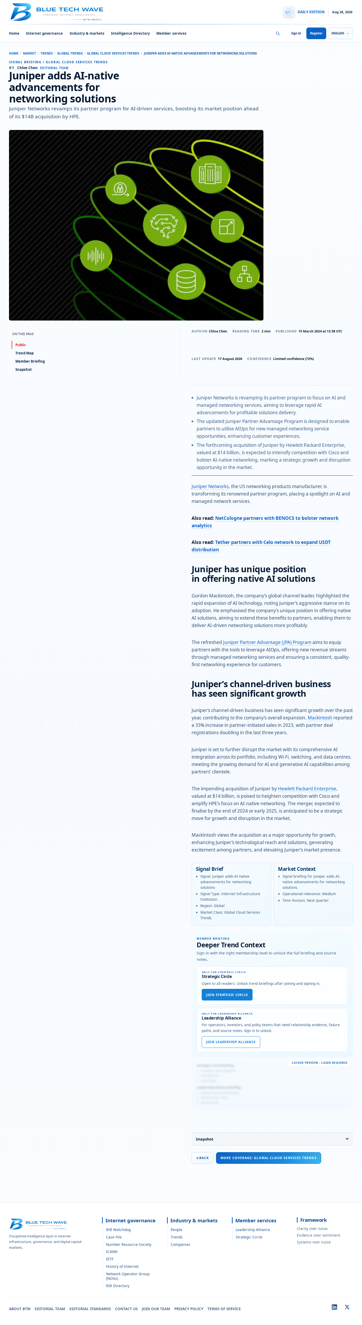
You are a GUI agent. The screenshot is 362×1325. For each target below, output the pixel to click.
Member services (171, 33)
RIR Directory (117, 1285)
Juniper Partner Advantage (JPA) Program (267, 642)
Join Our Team (156, 1308)
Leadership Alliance (253, 1229)
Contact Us (126, 1308)
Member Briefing (30, 361)
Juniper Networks (210, 486)
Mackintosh (320, 718)
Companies (180, 1244)
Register (316, 33)
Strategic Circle (249, 1237)
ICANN (111, 1251)
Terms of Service (224, 1308)
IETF (109, 1259)
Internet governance (44, 33)
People (176, 1229)
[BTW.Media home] (56, 12)
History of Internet (122, 1266)
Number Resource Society (128, 1244)
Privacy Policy (188, 1308)
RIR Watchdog (118, 1229)
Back (202, 1158)
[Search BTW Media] (278, 33)
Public (20, 344)
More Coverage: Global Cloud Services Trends (268, 1158)
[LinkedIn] (334, 1307)
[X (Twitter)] (347, 1307)
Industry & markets (87, 33)
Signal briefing (25, 62)
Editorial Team (50, 1308)
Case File (114, 1237)
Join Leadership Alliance (231, 1042)
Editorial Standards (90, 1308)
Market (29, 53)
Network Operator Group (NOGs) (127, 1276)
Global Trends (70, 53)
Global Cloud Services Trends (113, 53)
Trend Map (24, 353)
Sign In (296, 33)
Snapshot (204, 1139)
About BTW (19, 1308)
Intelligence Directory (130, 33)
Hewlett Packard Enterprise (307, 789)
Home (14, 33)
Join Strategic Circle (227, 995)
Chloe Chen (218, 331)
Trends (47, 53)
